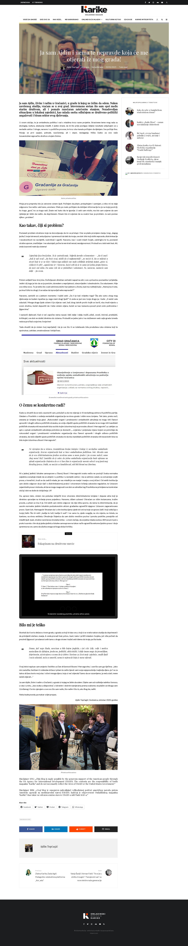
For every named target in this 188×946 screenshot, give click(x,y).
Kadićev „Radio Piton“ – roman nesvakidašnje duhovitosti (150, 123)
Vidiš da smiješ (30, 19)
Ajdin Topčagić (73, 67)
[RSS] (104, 924)
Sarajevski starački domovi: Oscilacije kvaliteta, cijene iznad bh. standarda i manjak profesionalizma (149, 160)
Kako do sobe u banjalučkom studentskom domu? (149, 111)
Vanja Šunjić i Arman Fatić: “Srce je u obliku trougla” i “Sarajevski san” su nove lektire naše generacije (86, 876)
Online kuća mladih (91, 19)
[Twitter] (149, 2)
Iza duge (128, 19)
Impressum (94, 933)
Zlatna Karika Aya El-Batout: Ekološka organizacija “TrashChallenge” (149, 147)
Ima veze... (86, 67)
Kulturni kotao (113, 19)
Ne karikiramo (72, 19)
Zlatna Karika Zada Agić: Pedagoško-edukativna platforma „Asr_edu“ (50, 876)
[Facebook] (145, 2)
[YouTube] (162, 2)
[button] (62, 609)
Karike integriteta (144, 19)
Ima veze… (57, 19)
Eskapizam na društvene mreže (56, 543)
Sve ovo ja (45, 19)
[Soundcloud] (157, 2)
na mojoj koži (25, 819)
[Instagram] (153, 2)
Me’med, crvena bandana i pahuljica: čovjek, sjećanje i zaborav (148, 135)
